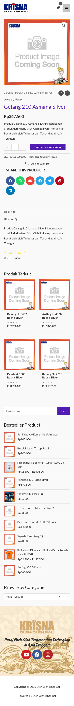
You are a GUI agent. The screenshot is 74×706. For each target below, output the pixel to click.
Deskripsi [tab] (10, 211)
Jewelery (9, 99)
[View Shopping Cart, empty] (58, 8)
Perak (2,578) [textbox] (33, 596)
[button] (63, 25)
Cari (63, 411)
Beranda (8, 92)
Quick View (19, 307)
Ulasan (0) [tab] (10, 219)
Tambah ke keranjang (48, 147)
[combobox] (37, 596)
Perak (18, 92)
